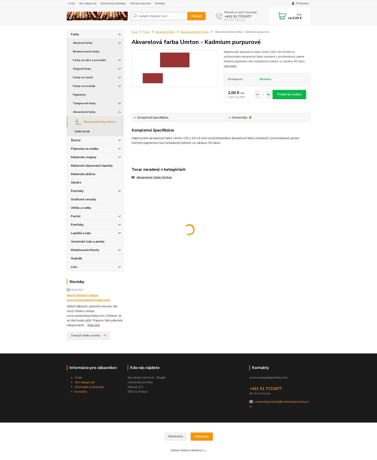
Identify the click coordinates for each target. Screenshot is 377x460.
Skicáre (76, 182)
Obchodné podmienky (113, 3)
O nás (71, 3)
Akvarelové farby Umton (99, 122)
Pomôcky (77, 225)
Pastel (76, 216)
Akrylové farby (82, 43)
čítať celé (93, 325)
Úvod (135, 32)
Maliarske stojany (83, 157)
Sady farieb (82, 131)
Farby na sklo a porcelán (89, 60)
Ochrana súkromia (140, 3)
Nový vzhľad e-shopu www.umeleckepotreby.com (88, 297)
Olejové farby (82, 69)
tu (204, 450)
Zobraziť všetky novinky (85, 335)
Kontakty (160, 3)
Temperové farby (84, 103)
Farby (75, 34)
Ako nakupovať (87, 3)
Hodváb (76, 258)
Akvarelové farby (84, 112)
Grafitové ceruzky (83, 199)
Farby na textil (83, 77)
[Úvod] (97, 16)
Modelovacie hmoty (85, 250)
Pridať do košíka (289, 94)
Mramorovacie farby (86, 51)
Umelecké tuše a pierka (87, 242)
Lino (74, 267)
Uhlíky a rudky (81, 208)
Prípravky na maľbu (84, 149)
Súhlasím (202, 436)
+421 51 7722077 (238, 16)
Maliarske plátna (83, 174)
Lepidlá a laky (81, 233)
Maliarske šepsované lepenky (92, 166)
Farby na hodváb (84, 86)
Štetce (76, 140)
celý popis (230, 66)
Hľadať (196, 16)
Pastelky (77, 191)
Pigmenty (79, 95)
